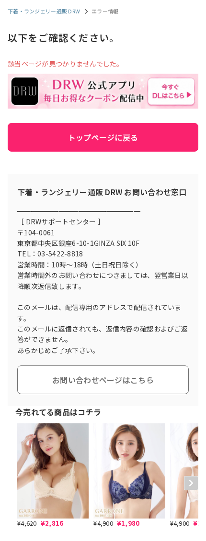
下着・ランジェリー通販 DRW (44, 11)
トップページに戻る (103, 137)
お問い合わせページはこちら (103, 380)
